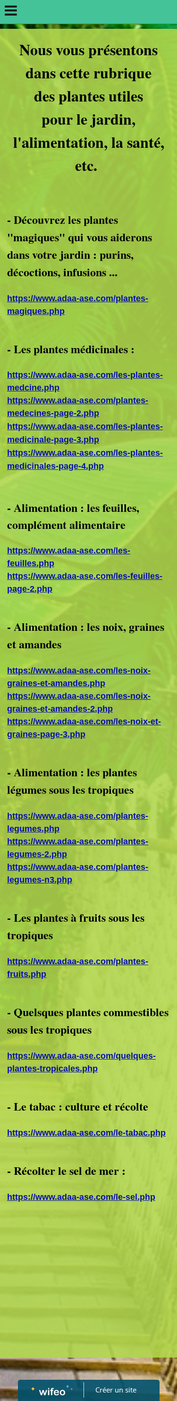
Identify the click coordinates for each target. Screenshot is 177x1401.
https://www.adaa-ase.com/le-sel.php (81, 1197)
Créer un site (115, 1389)
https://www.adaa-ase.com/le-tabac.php (86, 1133)
